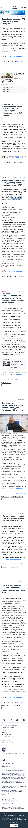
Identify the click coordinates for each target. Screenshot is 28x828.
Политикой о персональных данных (11, 820)
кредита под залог (16, 197)
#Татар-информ (6, 382)
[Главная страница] (15, 7)
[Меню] (25, 7)
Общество (3, 100)
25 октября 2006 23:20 (22, 16)
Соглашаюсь (14, 825)
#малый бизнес (16, 705)
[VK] (4, 720)
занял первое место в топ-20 (9, 333)
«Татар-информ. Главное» (13, 56)
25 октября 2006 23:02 (22, 101)
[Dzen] (17, 720)
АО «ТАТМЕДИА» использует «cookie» (9, 806)
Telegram (23, 61)
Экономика (3, 177)
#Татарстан (5, 496)
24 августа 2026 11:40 (22, 291)
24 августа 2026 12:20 (12, 177)
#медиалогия (20, 384)
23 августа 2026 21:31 (22, 513)
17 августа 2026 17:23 (22, 581)
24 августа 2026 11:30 (22, 399)
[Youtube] (23, 720)
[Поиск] (2, 7)
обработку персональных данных (17, 819)
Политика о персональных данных (9, 800)
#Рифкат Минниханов (17, 496)
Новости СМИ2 (7, 89)
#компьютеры (5, 705)
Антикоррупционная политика (8, 803)
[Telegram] (10, 720)
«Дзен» (18, 61)
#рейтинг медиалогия (7, 384)
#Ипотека (4, 567)
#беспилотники (6, 498)
